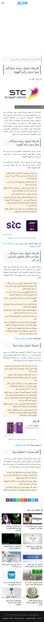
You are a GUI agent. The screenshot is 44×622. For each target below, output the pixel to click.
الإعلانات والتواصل (7, 618)
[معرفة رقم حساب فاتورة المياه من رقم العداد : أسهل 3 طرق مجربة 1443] (11, 557)
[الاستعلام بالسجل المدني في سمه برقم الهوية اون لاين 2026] (11, 575)
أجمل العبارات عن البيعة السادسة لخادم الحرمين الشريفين (13, 528)
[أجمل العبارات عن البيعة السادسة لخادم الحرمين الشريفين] (11, 518)
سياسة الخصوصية (31, 618)
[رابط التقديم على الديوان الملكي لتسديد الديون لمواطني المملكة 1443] (11, 593)
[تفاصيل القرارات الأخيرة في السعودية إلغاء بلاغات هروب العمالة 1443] (32, 575)
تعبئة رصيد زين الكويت (22, 445)
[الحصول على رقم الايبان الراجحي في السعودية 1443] (32, 557)
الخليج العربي (24, 59)
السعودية (14, 59)
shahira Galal (38, 79)
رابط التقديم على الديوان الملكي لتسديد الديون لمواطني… (13, 602)
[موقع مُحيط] (22, 3)
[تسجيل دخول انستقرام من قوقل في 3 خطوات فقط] (32, 518)
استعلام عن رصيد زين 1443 (24, 338)
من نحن (39, 618)
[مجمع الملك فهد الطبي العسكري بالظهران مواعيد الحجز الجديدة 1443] (32, 593)
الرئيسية (33, 59)
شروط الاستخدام (19, 618)
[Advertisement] (22, 30)
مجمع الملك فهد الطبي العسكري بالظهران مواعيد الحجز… (34, 602)
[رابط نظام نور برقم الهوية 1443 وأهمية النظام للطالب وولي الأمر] (32, 538)
